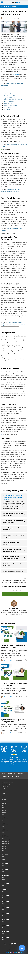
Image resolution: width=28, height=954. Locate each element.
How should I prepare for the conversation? (11, 528)
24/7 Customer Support (10, 6)
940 (3, 865)
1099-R (3, 807)
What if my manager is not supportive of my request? (11, 557)
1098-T (3, 879)
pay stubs (16, 74)
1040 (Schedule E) (6, 841)
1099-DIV (4, 810)
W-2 (3, 796)
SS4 (3, 891)
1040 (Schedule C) (6, 840)
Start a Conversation (9, 102)
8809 (3, 915)
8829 (3, 909)
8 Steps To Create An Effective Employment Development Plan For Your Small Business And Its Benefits (13, 324)
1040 (3, 838)
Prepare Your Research (10, 105)
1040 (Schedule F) (6, 843)
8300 (3, 927)
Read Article (20, 640)
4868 (3, 903)
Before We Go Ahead (9, 94)
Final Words (7, 109)
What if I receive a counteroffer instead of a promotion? (12, 550)
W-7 (3, 832)
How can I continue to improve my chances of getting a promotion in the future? (12, 497)
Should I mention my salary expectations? (11, 543)
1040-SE (4, 848)
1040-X (3, 850)
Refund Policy (15, 776)
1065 (3, 939)
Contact (10, 773)
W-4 (3, 820)
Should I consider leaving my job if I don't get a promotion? (13, 536)
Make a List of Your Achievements (13, 100)
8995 (3, 885)
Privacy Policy (5, 776)
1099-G (3, 805)
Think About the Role (9, 96)
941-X (3, 859)
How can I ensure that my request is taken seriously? (13, 514)
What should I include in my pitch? (13, 571)
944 (3, 871)
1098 (3, 877)
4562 (3, 921)
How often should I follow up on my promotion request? (13, 521)
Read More (19, 614)
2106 (3, 897)
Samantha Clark (8, 18)
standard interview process (10, 219)
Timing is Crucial (8, 103)
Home (3, 788)
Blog (15, 773)
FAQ (3, 790)
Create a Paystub (6, 785)
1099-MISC (4, 802)
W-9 (3, 826)
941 (3, 856)
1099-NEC (4, 803)
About (3, 773)
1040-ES (4, 846)
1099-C (3, 814)
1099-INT (4, 809)
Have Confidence (8, 107)
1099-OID (4, 812)
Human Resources (6, 23)
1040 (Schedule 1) (6, 845)
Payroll (4, 666)
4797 (3, 933)
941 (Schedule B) (6, 858)
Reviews (20, 773)
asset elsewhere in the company (11, 431)
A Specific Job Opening (10, 98)
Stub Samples (5, 786)
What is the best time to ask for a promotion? (13, 564)
